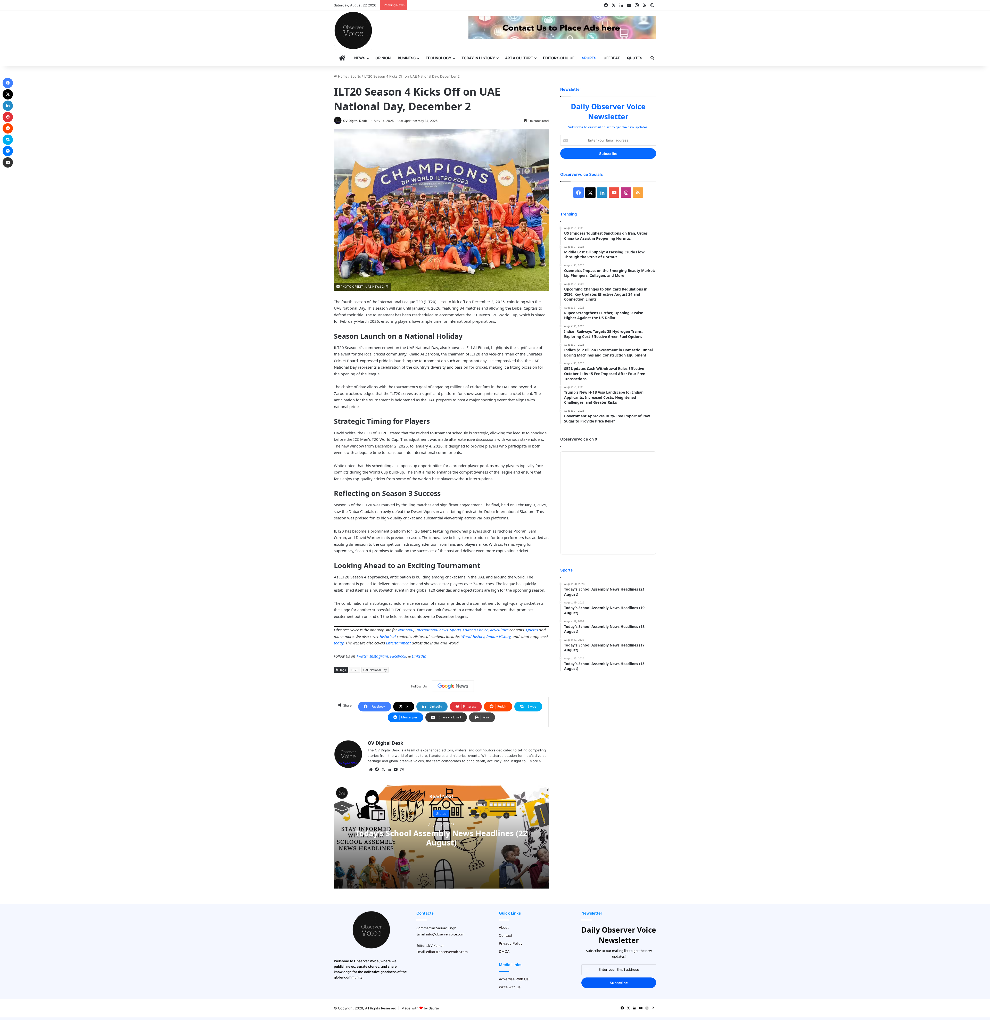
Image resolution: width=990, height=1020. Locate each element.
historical (388, 636)
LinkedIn (419, 656)
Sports (589, 58)
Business (407, 58)
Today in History (478, 58)
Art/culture (499, 629)
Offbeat (612, 58)
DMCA (504, 951)
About (504, 927)
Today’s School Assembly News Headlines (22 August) (441, 838)
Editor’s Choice (559, 58)
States (441, 813)
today (338, 642)
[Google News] (453, 686)
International (426, 629)
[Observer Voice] (353, 30)
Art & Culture (519, 58)
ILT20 (354, 670)
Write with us (510, 987)
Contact (505, 935)
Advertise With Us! (514, 979)
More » (535, 761)
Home (342, 76)
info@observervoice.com (445, 934)
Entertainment (398, 642)
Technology (438, 58)
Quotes (634, 58)
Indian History (498, 636)
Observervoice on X (578, 439)
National (405, 629)
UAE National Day (375, 670)
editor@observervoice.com (447, 951)
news (443, 629)
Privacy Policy (511, 943)
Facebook (398, 656)
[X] (383, 769)
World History (472, 636)
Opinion (383, 58)
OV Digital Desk (355, 121)
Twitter (362, 656)
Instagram (379, 656)
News (359, 58)
